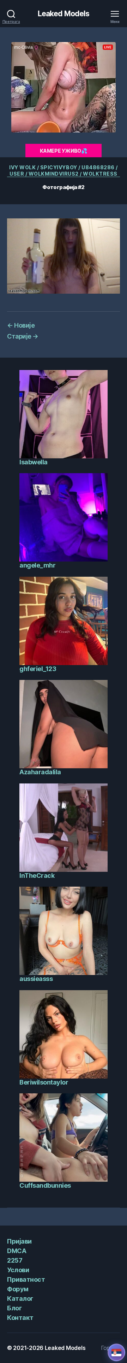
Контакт (20, 1317)
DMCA (16, 1251)
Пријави (19, 1241)
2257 (14, 1260)
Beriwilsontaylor (43, 1082)
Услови (18, 1270)
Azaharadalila (40, 772)
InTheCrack (36, 875)
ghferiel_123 (37, 668)
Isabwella (33, 462)
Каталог (20, 1298)
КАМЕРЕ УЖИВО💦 (63, 151)
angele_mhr (37, 565)
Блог (14, 1308)
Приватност (26, 1279)
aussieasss (36, 978)
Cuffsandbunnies (45, 1185)
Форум (18, 1289)
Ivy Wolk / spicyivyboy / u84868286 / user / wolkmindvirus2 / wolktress (63, 170)
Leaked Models (64, 13)
